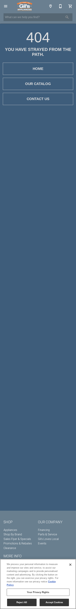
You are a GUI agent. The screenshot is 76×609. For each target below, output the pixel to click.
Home (38, 69)
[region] (38, 584)
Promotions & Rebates (18, 543)
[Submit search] (67, 17)
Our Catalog (38, 84)
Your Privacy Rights (38, 592)
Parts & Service (47, 534)
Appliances (10, 530)
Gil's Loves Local (48, 539)
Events (42, 543)
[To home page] (24, 6)
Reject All (21, 602)
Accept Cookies (54, 602)
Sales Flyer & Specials (17, 539)
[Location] (50, 6)
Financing (44, 530)
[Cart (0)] (70, 6)
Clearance (10, 548)
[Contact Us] (60, 6)
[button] (5, 6)
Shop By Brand (13, 534)
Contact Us (38, 99)
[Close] (70, 565)
